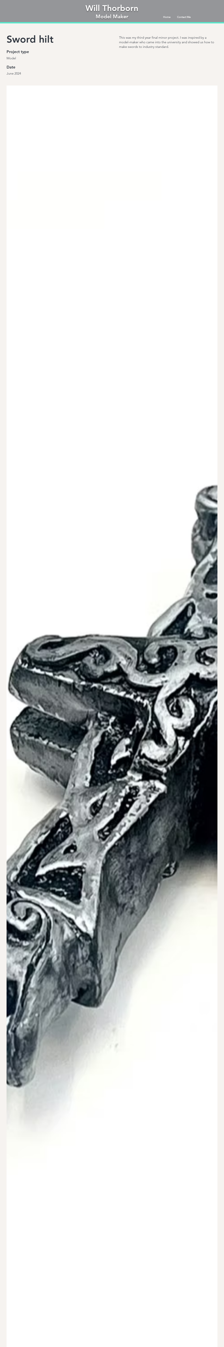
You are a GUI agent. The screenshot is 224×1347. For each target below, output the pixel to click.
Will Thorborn (111, 8)
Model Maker (112, 16)
